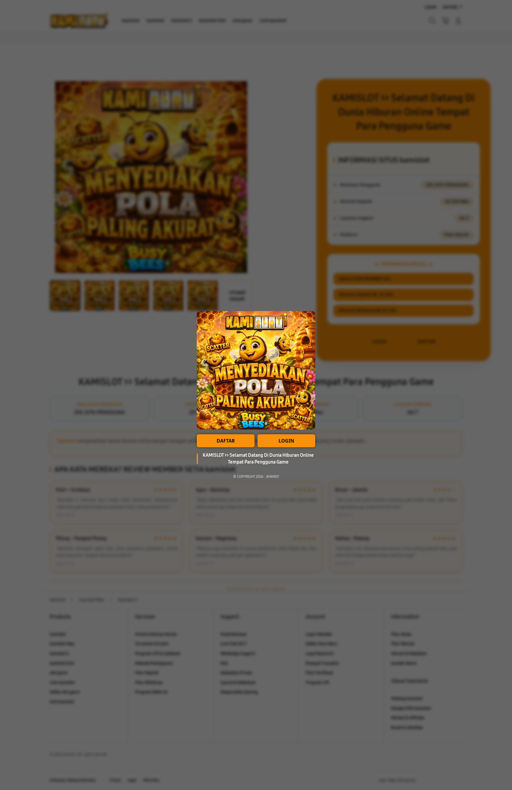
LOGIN (286, 441)
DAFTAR (226, 441)
